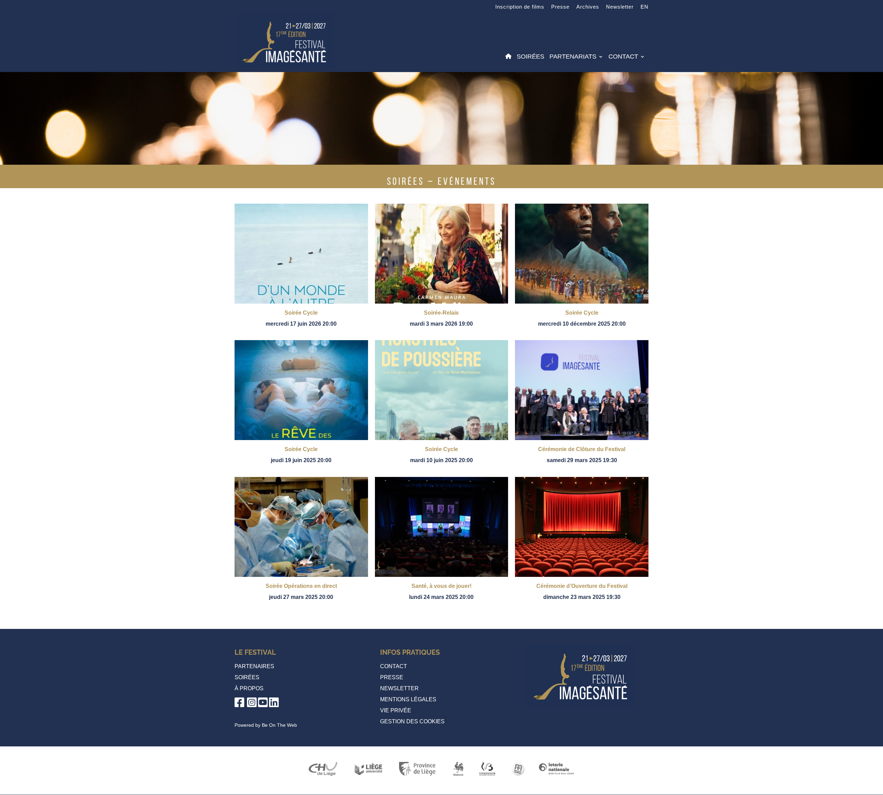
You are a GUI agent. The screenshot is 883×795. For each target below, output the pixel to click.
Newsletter (620, 7)
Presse (560, 7)
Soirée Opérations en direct (301, 586)
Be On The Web (279, 725)
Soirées (530, 57)
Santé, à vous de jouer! (441, 586)
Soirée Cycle (301, 313)
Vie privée (395, 710)
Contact (623, 57)
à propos (249, 688)
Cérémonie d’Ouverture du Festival (581, 586)
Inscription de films (519, 7)
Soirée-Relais (441, 313)
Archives (587, 7)
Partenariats (572, 57)
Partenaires (254, 666)
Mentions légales (408, 699)
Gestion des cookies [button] (412, 721)
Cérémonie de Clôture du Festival (581, 449)
